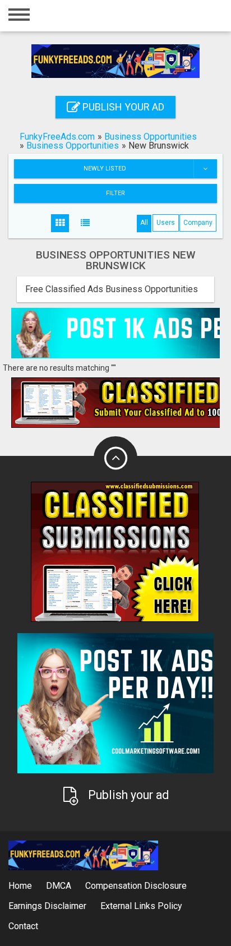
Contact (23, 926)
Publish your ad (122, 107)
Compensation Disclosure (136, 885)
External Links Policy (141, 906)
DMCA (58, 885)
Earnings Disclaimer (47, 906)
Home (20, 885)
